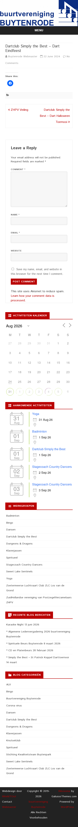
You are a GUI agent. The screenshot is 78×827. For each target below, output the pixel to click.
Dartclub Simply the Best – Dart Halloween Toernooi (55, 116)
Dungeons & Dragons (19, 544)
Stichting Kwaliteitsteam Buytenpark (28, 754)
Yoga (35, 414)
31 (10, 391)
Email (15, 232)
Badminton (39, 431)
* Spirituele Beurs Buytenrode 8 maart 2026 (33, 644)
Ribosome (64, 791)
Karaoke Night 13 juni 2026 (22, 625)
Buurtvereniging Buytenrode (23, 699)
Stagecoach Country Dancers (52, 466)
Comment (18, 169)
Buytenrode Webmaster (22, 56)
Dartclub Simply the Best (48, 449)
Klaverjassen (14, 551)
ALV (8, 684)
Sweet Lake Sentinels (19, 571)
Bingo (9, 523)
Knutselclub (13, 740)
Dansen (11, 530)
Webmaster (9, 807)
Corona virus (14, 706)
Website (16, 250)
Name (15, 214)
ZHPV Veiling (19, 110)
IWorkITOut (9, 796)
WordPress (67, 807)
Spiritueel (12, 558)
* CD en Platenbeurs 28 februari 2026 (29, 650)
